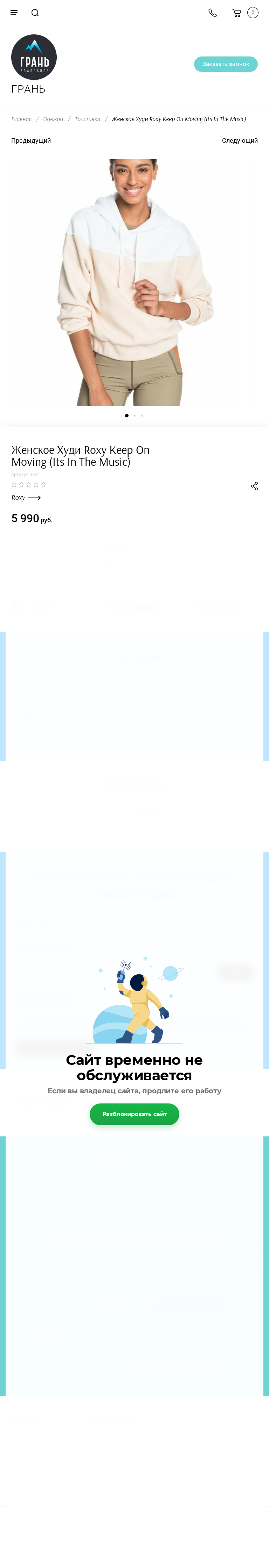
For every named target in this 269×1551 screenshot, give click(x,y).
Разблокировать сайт (134, 1114)
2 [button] (134, 416)
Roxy (18, 497)
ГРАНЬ (28, 89)
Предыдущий (31, 140)
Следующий (240, 140)
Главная (21, 119)
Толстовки (87, 119)
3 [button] (142, 416)
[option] (134, 282)
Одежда (53, 119)
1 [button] (127, 416)
